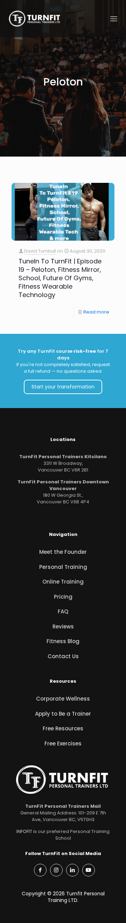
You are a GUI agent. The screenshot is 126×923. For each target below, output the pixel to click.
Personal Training (63, 567)
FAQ (63, 611)
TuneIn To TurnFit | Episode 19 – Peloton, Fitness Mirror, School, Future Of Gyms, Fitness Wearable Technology (60, 278)
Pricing (63, 596)
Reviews (63, 626)
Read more (96, 312)
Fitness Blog (63, 641)
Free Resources (63, 728)
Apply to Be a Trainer (63, 713)
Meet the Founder (63, 552)
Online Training (63, 581)
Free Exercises (63, 743)
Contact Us (63, 656)
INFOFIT (24, 831)
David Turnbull (40, 251)
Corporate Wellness (63, 698)
